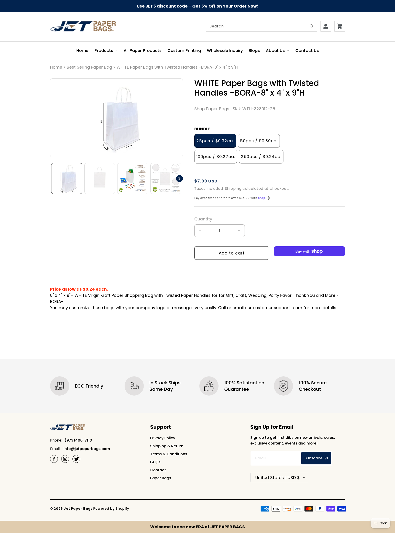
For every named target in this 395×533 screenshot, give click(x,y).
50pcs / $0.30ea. (259, 141)
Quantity (203, 219)
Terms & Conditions (168, 454)
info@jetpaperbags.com (86, 448)
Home (56, 67)
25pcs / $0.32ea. (215, 141)
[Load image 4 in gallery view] (165, 178)
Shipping (233, 188)
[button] (106, 50)
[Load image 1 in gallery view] (66, 178)
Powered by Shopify (111, 508)
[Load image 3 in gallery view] (132, 178)
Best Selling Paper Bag (89, 67)
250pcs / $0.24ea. (261, 156)
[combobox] (261, 26)
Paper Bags (160, 478)
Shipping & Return (166, 446)
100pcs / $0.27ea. (215, 156)
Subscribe (314, 458)
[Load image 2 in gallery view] (99, 178)
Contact (158, 470)
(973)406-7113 (78, 440)
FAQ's (155, 462)
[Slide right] (179, 178)
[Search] (312, 26)
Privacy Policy (162, 438)
